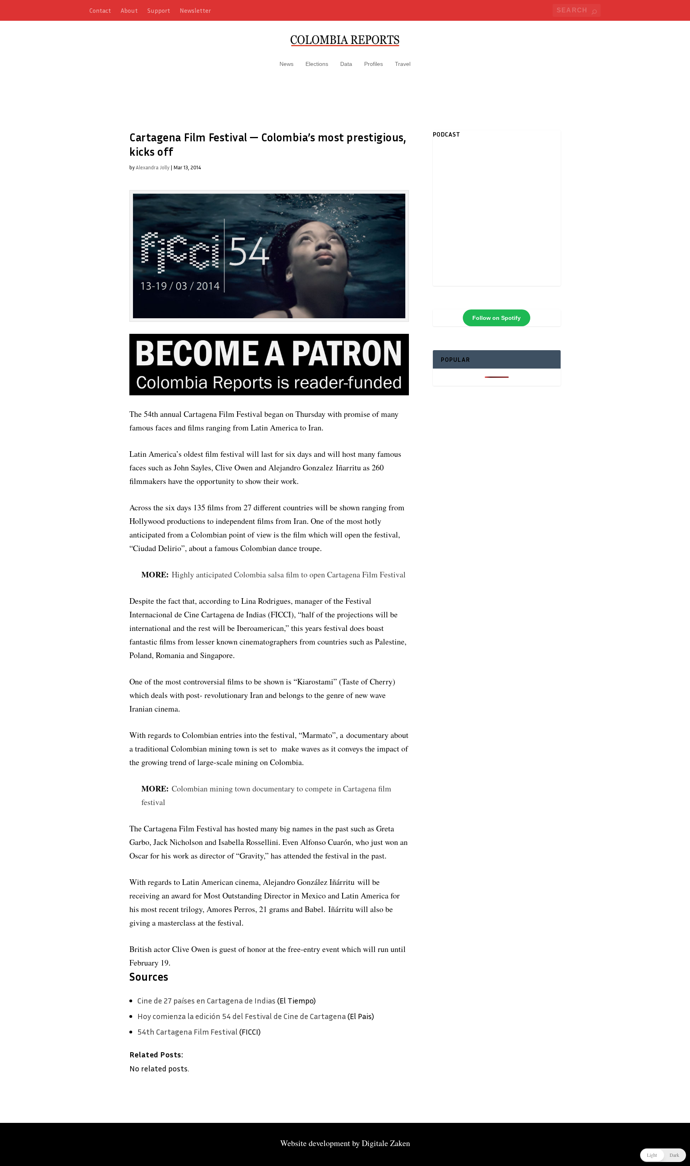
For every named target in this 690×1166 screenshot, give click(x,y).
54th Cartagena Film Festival (188, 1031)
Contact (100, 10)
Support (158, 10)
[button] (663, 1155)
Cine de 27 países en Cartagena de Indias (206, 1000)
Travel (402, 64)
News (286, 64)
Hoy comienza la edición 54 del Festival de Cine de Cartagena (241, 1016)
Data (346, 64)
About (129, 10)
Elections (316, 64)
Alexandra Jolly (152, 167)
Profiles (373, 64)
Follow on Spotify (496, 318)
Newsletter (195, 10)
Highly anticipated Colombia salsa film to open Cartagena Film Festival (289, 574)
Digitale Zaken (386, 1143)
